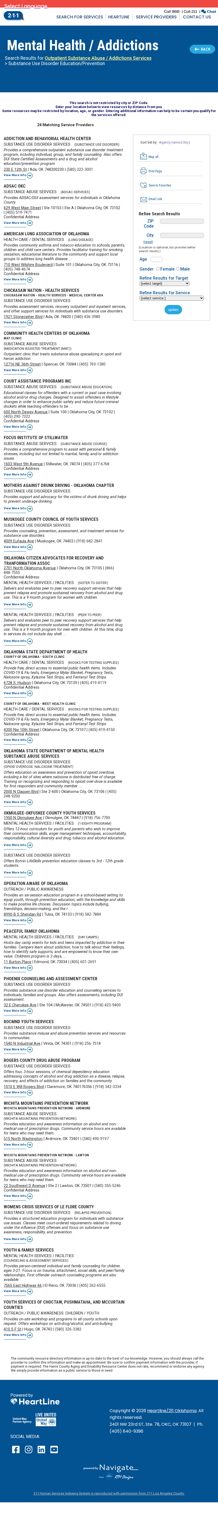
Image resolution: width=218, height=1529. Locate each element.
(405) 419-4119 (93, 683)
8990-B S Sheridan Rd (22, 914)
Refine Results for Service (165, 292)
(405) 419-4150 (102, 730)
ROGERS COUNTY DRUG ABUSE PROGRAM (42, 1060)
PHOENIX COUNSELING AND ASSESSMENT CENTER (50, 978)
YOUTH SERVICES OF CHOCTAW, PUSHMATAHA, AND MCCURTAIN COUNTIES (64, 1304)
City (150, 235)
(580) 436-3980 (87, 317)
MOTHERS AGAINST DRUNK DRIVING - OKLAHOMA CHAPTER (59, 485)
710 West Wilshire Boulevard (28, 265)
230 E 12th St (15, 169)
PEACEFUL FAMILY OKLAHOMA (32, 931)
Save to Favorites (160, 185)
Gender (147, 269)
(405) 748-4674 (17, 269)
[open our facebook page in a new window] (16, 1453)
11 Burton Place (17, 962)
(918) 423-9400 (107, 1005)
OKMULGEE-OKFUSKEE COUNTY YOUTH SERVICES (49, 813)
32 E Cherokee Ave (20, 1005)
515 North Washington (23, 1139)
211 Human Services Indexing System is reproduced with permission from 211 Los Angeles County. (109, 1493)
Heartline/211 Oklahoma (171, 1411)
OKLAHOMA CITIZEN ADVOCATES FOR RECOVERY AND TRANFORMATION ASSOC (54, 560)
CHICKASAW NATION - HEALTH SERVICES (41, 290)
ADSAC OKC (15, 186)
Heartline (118, 17)
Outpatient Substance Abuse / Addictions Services (98, 58)
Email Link (155, 199)
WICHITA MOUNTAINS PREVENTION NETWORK (46, 1103)
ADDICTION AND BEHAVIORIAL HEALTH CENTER (47, 138)
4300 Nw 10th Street (21, 730)
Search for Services (79, 17)
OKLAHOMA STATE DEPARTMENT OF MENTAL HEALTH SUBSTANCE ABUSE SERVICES (54, 753)
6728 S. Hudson (17, 683)
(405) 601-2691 (83, 962)
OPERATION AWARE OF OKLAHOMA (36, 883)
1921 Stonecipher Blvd (23, 317)
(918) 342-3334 (108, 1087)
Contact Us (197, 17)
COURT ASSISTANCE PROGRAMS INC (37, 381)
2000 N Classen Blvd (21, 791)
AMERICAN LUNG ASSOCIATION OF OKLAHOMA (46, 233)
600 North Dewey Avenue (26, 412)
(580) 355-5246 (107, 1186)
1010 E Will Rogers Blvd (24, 1087)
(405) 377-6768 (96, 464)
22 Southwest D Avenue (24, 1186)
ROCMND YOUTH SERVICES (29, 1021)
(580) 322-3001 (80, 169)
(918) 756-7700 (97, 818)
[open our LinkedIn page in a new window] (41, 1453)
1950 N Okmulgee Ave (23, 818)
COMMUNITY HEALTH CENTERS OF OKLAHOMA (47, 333)
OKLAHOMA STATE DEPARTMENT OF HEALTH (45, 651)
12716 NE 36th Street (22, 364)
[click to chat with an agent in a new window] (208, 12)
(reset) (148, 242)
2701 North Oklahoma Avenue (30, 568)
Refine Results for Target (164, 278)
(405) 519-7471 (19, 212)
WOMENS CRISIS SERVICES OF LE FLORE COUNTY (49, 1206)
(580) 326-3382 (68, 1329)
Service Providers (156, 17)
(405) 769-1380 (92, 364)
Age (143, 259)
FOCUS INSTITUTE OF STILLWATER (36, 437)
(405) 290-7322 (17, 416)
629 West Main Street (22, 208)
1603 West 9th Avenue (23, 464)
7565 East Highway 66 (23, 1285)
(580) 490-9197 (95, 1139)
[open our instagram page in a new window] (29, 1453)
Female (167, 269)
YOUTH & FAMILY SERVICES (29, 1250)
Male (185, 269)
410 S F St (12, 1329)
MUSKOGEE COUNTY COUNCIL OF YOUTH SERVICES (51, 519)
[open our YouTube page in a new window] (53, 1453)
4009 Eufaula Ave (19, 541)
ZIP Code (149, 224)
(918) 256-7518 (87, 1043)
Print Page (155, 171)
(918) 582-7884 (88, 914)
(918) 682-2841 (89, 541)
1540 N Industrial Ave (22, 1043)
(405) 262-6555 (92, 1285)
